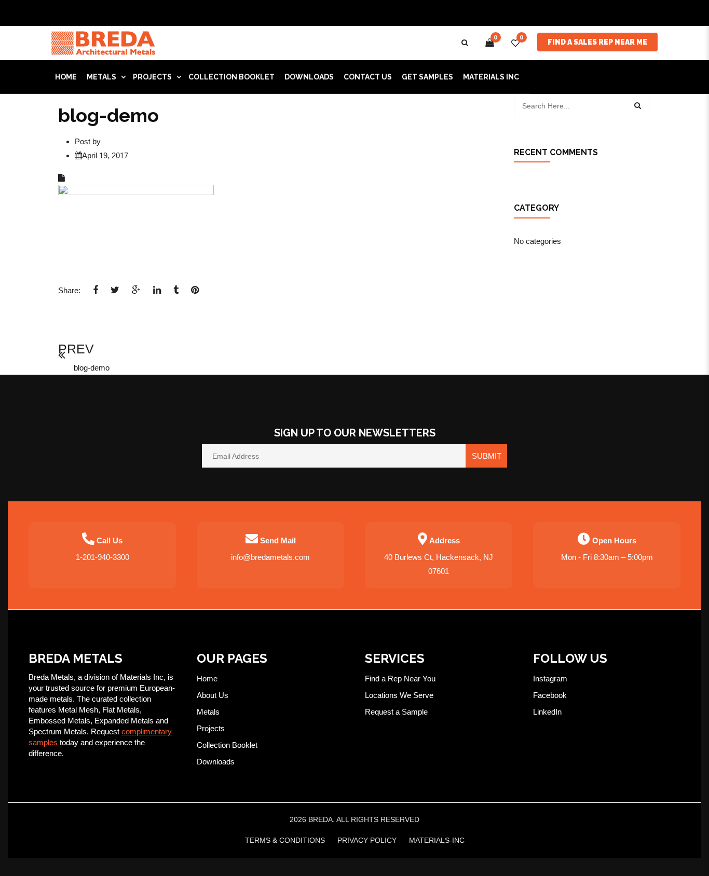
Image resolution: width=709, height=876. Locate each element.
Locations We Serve (399, 695)
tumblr (176, 293)
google (136, 293)
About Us (212, 695)
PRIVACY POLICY (367, 840)
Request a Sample (396, 711)
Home (207, 678)
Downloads (216, 761)
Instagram (550, 678)
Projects (211, 728)
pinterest (195, 293)
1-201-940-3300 (102, 557)
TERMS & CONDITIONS (285, 840)
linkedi (157, 293)
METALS (101, 77)
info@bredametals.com (270, 557)
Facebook (550, 695)
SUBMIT (486, 455)
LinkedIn (547, 711)
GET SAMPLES (427, 77)
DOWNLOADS (309, 77)
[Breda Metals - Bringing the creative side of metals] (103, 42)
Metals (208, 711)
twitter (115, 293)
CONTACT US (368, 77)
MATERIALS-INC (437, 840)
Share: (69, 290)
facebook (95, 293)
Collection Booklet (231, 77)
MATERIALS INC (491, 77)
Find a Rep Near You (400, 678)
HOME (66, 77)
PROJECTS (152, 77)
